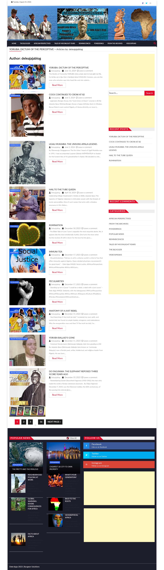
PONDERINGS (99, 43)
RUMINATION (56, 225)
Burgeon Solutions (31, 567)
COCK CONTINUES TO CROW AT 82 (67, 95)
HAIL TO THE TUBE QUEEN (62, 190)
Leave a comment (86, 71)
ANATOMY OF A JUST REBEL (63, 311)
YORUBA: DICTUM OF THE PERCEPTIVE (69, 68)
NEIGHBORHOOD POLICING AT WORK (35, 477)
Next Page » (54, 422)
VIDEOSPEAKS (131, 43)
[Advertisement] (132, 71)
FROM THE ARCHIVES (115, 43)
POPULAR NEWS (116, 234)
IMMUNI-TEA (55, 252)
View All (73, 438)
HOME (14, 43)
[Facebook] (143, 3)
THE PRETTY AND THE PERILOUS (25, 469)
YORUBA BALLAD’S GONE (62, 338)
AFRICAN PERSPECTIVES (42, 43)
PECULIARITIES (56, 281)
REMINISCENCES (84, 43)
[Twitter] (147, 3)
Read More (57, 85)
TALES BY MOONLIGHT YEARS (64, 43)
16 (41, 422)
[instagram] (150, 3)
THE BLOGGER (25, 43)
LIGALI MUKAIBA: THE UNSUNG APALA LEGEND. (73, 144)
